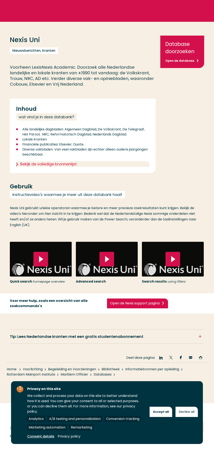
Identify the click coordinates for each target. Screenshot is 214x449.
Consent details (40, 436)
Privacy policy (69, 436)
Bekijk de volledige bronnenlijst (48, 164)
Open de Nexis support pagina (135, 303)
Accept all (161, 412)
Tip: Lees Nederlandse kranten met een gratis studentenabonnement (76, 336)
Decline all (187, 412)
